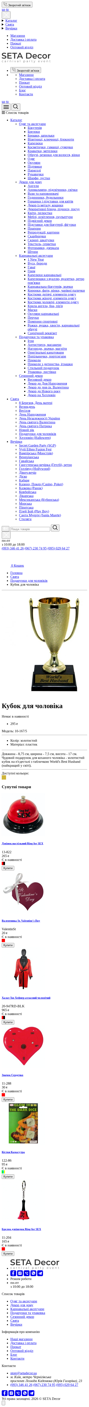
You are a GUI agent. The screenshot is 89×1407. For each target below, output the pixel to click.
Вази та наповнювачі (43, 193)
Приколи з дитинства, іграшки (50, 364)
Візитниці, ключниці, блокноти (51, 139)
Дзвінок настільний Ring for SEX (22, 843)
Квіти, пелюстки (40, 213)
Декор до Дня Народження (47, 383)
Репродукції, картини (43, 232)
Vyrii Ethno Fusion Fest (35, 449)
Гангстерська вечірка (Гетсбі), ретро (45, 465)
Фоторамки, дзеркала (43, 248)
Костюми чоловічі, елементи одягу (53, 302)
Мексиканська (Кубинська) (39, 500)
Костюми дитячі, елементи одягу (52, 294)
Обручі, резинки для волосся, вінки (54, 155)
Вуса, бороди (37, 263)
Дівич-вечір (27, 472)
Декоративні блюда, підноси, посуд (53, 209)
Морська (25, 503)
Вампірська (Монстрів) (36, 453)
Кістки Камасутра (13, 1152)
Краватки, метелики (42, 151)
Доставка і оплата (23, 39)
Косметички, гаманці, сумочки (50, 147)
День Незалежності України (39, 418)
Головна (16, 573)
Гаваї (31, 267)
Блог (22, 90)
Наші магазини (21, 1339)
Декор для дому (30, 182)
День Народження (32, 414)
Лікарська (26, 496)
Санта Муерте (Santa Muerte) (40, 515)
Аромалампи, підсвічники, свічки (53, 190)
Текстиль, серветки (42, 244)
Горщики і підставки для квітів (50, 201)
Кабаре (24, 480)
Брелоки (34, 131)
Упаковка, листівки (42, 372)
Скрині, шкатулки (41, 240)
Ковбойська (27, 492)
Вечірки (11, 28)
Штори (33, 252)
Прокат (15, 43)
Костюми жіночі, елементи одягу (52, 298)
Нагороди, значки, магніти (47, 348)
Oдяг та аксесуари (32, 124)
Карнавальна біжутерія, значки (50, 286)
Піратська (26, 507)
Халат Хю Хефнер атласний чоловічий (26, 997)
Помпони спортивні (42, 321)
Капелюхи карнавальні (44, 275)
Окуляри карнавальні (43, 314)
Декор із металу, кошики (45, 205)
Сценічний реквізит (42, 333)
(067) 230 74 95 (36, 548)
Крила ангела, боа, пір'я (45, 306)
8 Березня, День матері (35, 403)
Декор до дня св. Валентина (48, 387)
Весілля (24, 410)
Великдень (27, 407)
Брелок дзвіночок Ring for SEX (21, 1229)
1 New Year (36, 259)
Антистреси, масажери (44, 345)
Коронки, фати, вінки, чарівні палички (56, 290)
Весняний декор (39, 379)
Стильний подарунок (43, 368)
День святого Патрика (35, 426)
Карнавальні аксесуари (36, 255)
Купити (8, 868)
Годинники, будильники (46, 197)
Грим (31, 271)
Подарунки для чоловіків (37, 434)
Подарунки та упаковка (36, 337)
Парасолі (34, 170)
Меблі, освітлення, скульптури (50, 217)
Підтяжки (35, 166)
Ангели (33, 186)
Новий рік (26, 430)
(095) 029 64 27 (59, 548)
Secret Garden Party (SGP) (37, 445)
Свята (9, 24)
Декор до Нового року (44, 391)
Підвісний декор (40, 221)
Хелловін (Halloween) (35, 438)
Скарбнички (37, 236)
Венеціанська (29, 457)
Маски (32, 310)
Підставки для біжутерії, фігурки (52, 224)
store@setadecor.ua (23, 1373)
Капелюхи (35, 143)
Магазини (17, 35)
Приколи (34, 360)
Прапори (34, 228)
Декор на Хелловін (42, 395)
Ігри (31, 341)
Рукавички (36, 174)
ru (7, 9)
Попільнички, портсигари (47, 356)
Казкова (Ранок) (31, 488)
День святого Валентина (37, 422)
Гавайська (26, 461)
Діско (23, 476)
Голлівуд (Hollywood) (34, 469)
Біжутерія (35, 128)
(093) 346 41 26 (13, 548)
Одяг (31, 159)
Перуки (33, 317)
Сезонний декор (31, 376)
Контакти (26, 94)
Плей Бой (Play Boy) (34, 511)
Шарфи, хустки (39, 178)
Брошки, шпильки (41, 135)
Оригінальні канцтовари (46, 352)
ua (3, 9)
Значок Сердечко (12, 1075)
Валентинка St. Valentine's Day (21, 920)
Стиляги (25, 519)
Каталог (11, 20)
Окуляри (34, 162)
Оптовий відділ (21, 47)
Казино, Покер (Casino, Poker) (41, 484)
